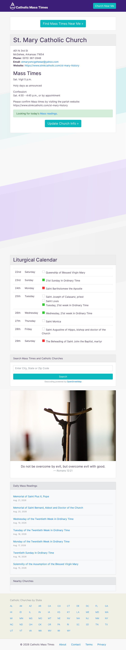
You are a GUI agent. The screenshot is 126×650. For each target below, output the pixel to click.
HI (11, 612)
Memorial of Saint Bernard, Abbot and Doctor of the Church (48, 507)
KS (58, 612)
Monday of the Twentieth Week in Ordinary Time (41, 541)
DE (78, 606)
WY (68, 630)
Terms (89, 644)
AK (21, 606)
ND (21, 624)
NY (106, 618)
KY (68, 612)
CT (68, 606)
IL (30, 612)
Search (63, 376)
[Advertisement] (63, 158)
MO (39, 618)
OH (30, 624)
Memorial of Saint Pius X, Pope (31, 496)
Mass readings (48, 113)
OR (49, 624)
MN (21, 618)
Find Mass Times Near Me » (63, 23)
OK (39, 624)
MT (49, 618)
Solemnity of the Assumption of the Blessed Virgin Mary (45, 564)
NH (78, 618)
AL (11, 606)
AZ (30, 606)
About (62, 644)
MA (106, 612)
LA (78, 612)
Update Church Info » (63, 123)
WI (58, 630)
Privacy (101, 644)
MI (11, 618)
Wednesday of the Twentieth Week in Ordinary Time (43, 518)
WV (49, 630)
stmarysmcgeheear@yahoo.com (40, 61)
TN (96, 624)
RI (68, 624)
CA (49, 606)
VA (30, 630)
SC (78, 624)
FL (96, 606)
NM (96, 618)
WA (39, 630)
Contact (76, 644)
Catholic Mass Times (31, 7)
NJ (87, 618)
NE (59, 618)
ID (21, 612)
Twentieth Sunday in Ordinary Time (33, 552)
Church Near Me (104, 5)
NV (68, 618)
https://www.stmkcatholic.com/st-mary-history (52, 65)
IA (49, 612)
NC (11, 624)
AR (39, 606)
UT (11, 630)
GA (106, 606)
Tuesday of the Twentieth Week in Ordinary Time (41, 530)
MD (96, 612)
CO (59, 606)
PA (58, 624)
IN (39, 612)
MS (30, 618)
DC (87, 606)
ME (87, 612)
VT (21, 630)
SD (87, 624)
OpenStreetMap (74, 381)
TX (106, 624)
